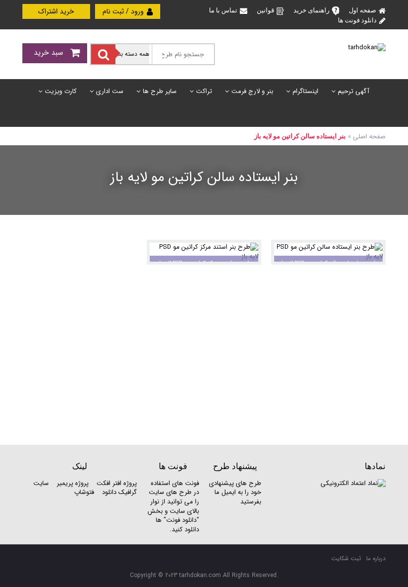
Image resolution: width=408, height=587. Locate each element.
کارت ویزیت (61, 91)
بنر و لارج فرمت (252, 91)
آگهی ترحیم (353, 91)
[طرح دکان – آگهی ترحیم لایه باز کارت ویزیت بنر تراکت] (367, 47)
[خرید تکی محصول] (371, 254)
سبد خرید (50, 53)
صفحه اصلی (369, 136)
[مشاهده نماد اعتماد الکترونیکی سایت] (353, 483)
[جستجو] (103, 54)
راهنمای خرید (311, 10)
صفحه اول (362, 10)
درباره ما (376, 558)
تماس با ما (223, 10)
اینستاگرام (305, 91)
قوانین (265, 10)
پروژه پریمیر (72, 483)
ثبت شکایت (346, 558)
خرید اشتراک (56, 11)
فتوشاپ (84, 492)
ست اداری (109, 91)
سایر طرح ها (160, 91)
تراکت (204, 91)
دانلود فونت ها (357, 20)
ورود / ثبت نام (124, 11)
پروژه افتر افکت (117, 483)
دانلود (109, 492)
